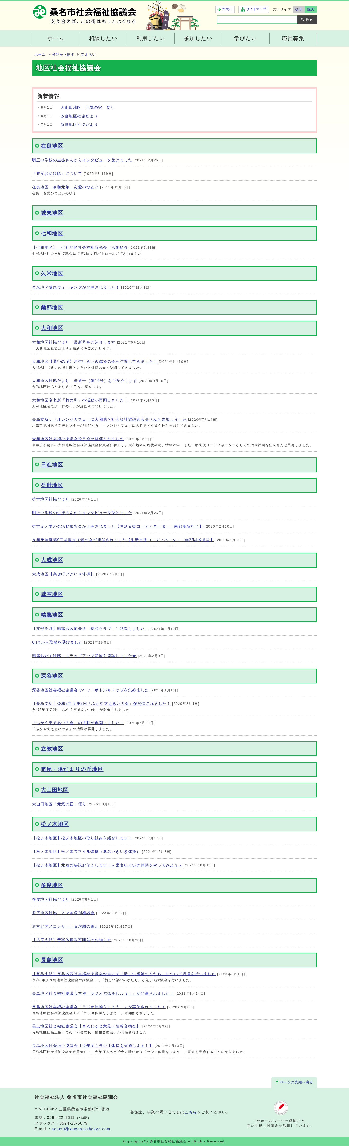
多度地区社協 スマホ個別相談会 (63, 913)
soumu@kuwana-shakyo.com (81, 1129)
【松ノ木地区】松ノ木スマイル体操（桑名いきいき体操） (86, 852)
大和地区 (52, 328)
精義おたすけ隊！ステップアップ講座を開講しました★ (84, 656)
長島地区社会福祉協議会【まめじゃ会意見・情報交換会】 (86, 1026)
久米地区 (52, 273)
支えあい (88, 54)
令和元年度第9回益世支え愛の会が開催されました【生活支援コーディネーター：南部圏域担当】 (123, 540)
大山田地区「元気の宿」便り (88, 107)
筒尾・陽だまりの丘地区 (72, 769)
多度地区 (52, 885)
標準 (298, 9)
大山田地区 (55, 790)
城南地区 (52, 594)
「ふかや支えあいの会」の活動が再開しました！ (78, 723)
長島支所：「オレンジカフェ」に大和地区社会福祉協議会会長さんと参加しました (109, 419)
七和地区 (52, 233)
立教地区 (52, 749)
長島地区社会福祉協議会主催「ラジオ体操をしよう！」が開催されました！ (103, 993)
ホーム (40, 54)
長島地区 (52, 960)
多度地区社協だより (79, 116)
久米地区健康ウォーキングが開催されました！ (76, 287)
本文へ (227, 9)
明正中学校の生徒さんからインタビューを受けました (82, 160)
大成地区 (52, 560)
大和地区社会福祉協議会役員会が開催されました (78, 439)
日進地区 (52, 465)
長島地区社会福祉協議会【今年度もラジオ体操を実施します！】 (92, 1046)
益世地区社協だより (79, 125)
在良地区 (52, 146)
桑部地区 (52, 307)
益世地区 (52, 485)
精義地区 (52, 615)
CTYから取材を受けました (57, 642)
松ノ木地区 (55, 824)
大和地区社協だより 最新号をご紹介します (74, 342)
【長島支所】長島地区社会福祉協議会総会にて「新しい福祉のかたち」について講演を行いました (124, 974)
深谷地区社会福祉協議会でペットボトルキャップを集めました (90, 690)
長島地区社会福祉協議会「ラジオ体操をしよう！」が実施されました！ (99, 1007)
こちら (190, 1112)
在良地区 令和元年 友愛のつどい (65, 187)
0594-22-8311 (61, 1118)
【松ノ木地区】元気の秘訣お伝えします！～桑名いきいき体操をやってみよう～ (107, 865)
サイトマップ (256, 9)
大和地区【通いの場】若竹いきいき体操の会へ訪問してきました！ (94, 361)
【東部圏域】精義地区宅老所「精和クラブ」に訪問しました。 (90, 629)
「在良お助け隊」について (57, 174)
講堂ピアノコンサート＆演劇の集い (65, 926)
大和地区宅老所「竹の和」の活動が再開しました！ (80, 400)
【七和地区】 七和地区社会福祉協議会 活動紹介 (80, 247)
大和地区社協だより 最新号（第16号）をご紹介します (84, 381)
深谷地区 (52, 676)
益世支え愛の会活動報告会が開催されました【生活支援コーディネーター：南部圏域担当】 (117, 526)
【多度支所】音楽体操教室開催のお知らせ (71, 940)
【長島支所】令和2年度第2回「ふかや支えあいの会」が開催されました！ (101, 704)
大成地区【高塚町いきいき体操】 (63, 574)
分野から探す (63, 54)
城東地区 (52, 213)
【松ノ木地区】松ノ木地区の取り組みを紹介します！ (82, 838)
